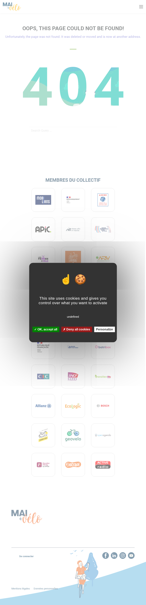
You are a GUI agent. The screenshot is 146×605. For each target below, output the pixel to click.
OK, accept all (47, 329)
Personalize (104, 329)
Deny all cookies (78, 329)
